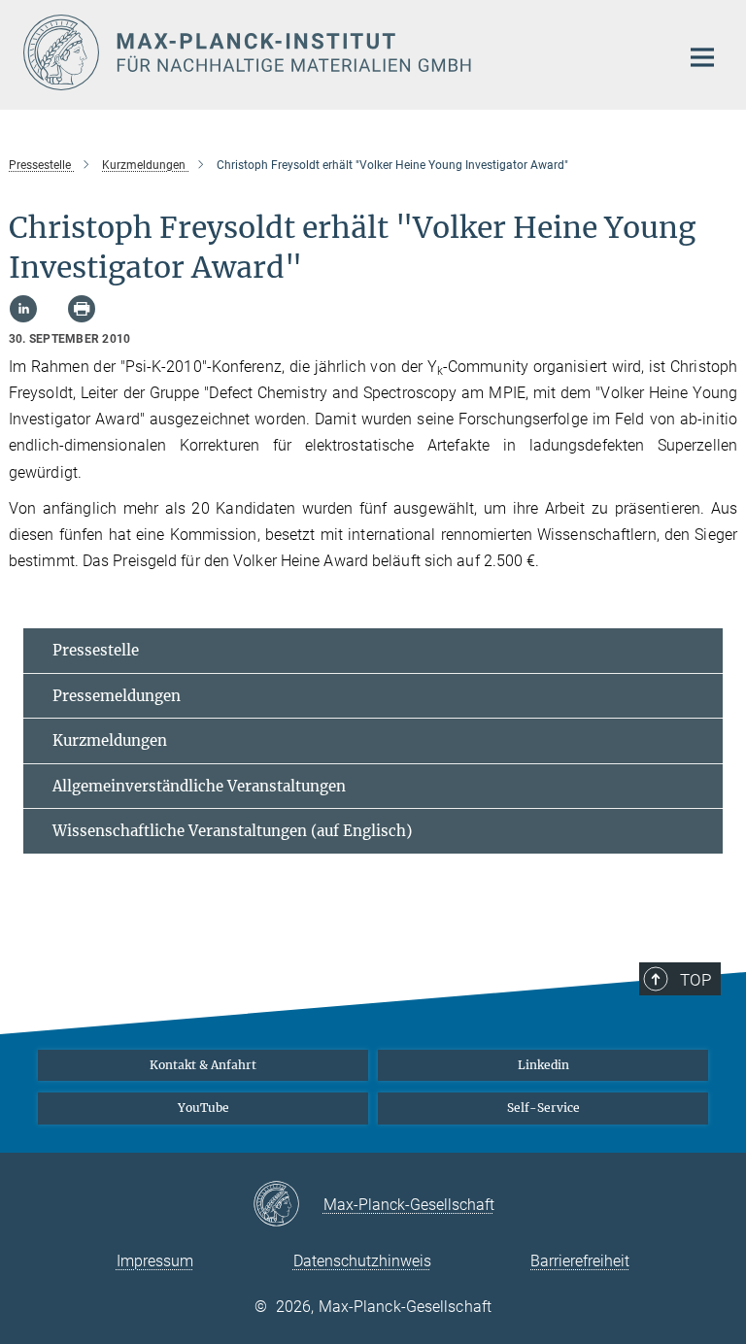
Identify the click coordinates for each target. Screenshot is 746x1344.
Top (695, 980)
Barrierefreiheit (579, 1261)
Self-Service (543, 1107)
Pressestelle (95, 650)
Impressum (155, 1261)
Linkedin (543, 1065)
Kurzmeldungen (109, 740)
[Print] (81, 308)
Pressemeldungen (116, 696)
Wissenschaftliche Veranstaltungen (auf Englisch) (232, 831)
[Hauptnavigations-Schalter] (702, 57)
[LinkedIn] (23, 308)
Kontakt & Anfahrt (203, 1065)
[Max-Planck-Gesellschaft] (288, 1205)
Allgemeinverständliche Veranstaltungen (199, 786)
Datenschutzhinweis (362, 1261)
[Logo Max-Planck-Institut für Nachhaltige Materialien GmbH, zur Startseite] (339, 52)
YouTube (203, 1107)
